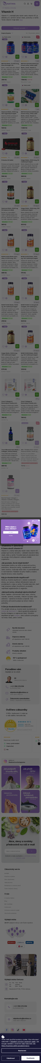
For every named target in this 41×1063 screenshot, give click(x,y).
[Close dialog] (39, 520)
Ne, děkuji (10, 535)
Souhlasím (30, 1058)
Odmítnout (11, 1058)
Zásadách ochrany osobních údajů (22, 1042)
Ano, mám (11, 532)
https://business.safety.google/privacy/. (15, 1046)
